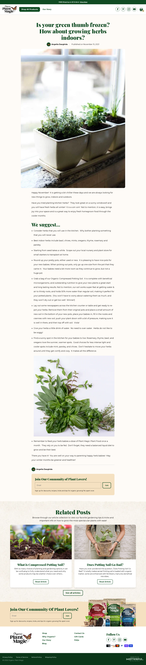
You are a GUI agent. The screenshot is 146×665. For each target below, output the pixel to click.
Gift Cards (79, 637)
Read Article (41, 582)
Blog (44, 644)
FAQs (76, 640)
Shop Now (83, 2)
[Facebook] (118, 9)
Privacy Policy (8, 657)
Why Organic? (48, 637)
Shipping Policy (50, 657)
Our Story (46, 640)
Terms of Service (22, 657)
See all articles (73, 593)
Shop (44, 633)
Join (106, 485)
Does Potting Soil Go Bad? (105, 565)
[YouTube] (134, 9)
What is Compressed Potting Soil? (41, 565)
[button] (141, 9)
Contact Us (79, 633)
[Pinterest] (123, 9)
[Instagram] (129, 9)
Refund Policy (37, 657)
